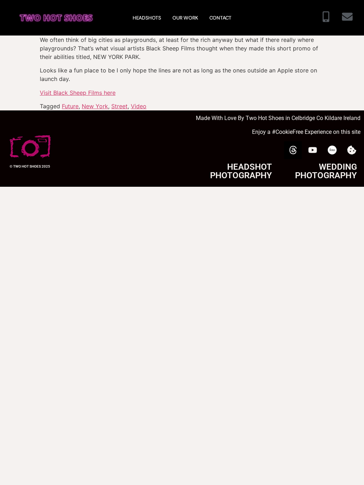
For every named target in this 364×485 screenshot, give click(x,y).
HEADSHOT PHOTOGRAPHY (241, 171)
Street (119, 106)
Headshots (147, 17)
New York (95, 106)
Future (70, 106)
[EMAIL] (347, 17)
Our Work (185, 17)
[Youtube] (312, 150)
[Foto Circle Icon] (332, 150)
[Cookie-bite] (351, 150)
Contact (220, 17)
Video (138, 106)
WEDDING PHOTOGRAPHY (326, 171)
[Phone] (326, 17)
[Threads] (293, 150)
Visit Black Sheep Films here (78, 92)
